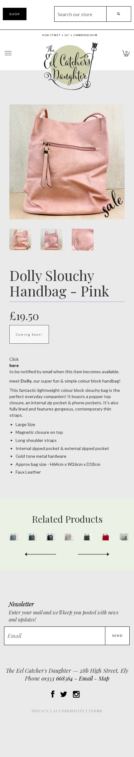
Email (86, 678)
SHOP (14, 14)
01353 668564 (57, 678)
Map (103, 678)
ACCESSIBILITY (69, 710)
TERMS (96, 710)
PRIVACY (40, 710)
